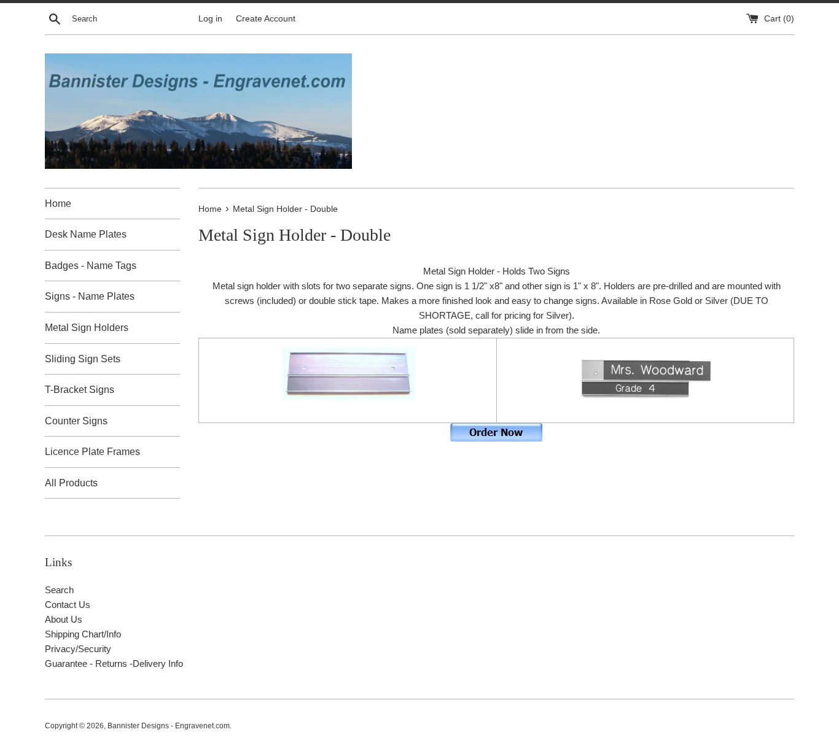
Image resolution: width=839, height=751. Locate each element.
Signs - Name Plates (90, 296)
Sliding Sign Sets (82, 359)
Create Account (265, 18)
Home (58, 203)
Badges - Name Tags (90, 265)
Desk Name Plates (86, 234)
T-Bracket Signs (79, 389)
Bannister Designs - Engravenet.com (168, 726)
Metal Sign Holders (86, 327)
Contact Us (67, 604)
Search (59, 590)
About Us (63, 619)
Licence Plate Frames (92, 451)
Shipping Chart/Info (83, 634)
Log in (210, 18)
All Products (71, 483)
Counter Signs (76, 421)
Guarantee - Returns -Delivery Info (114, 663)
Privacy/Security (78, 649)
